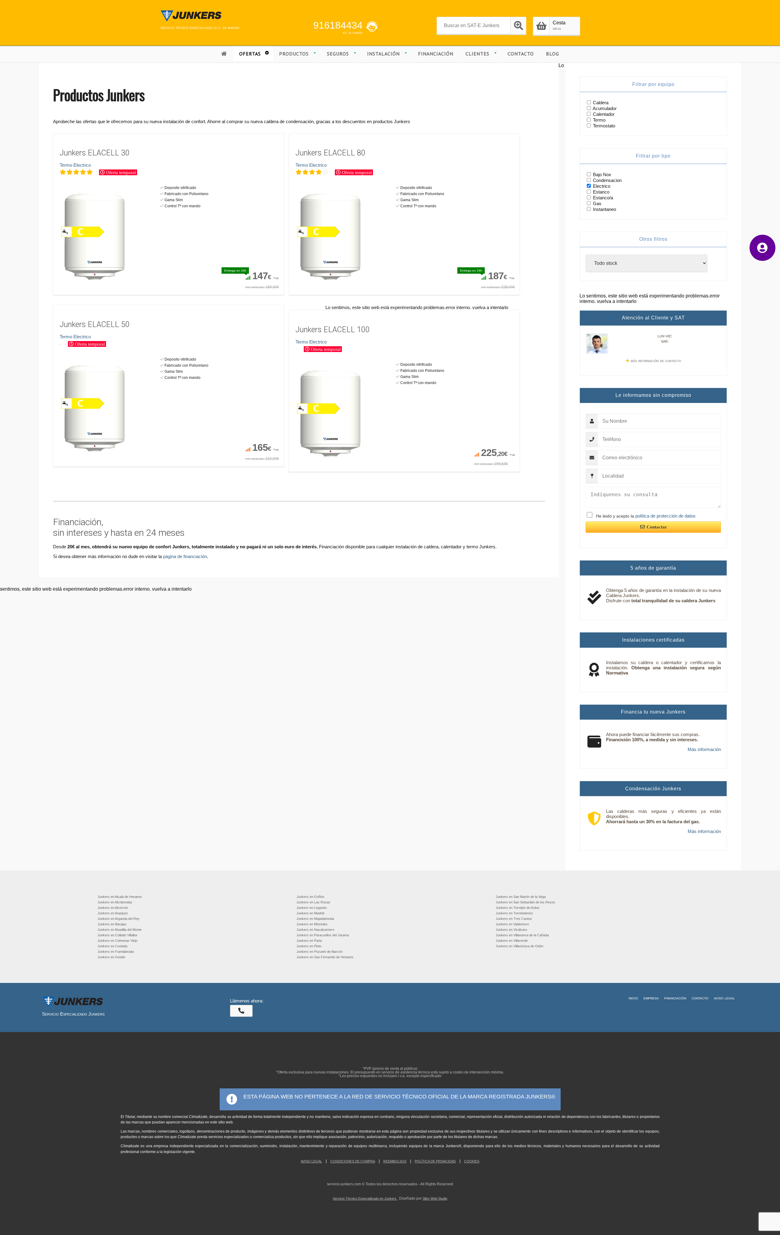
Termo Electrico (75, 165)
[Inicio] (224, 53)
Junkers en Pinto (308, 946)
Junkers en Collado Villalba (117, 935)
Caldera (600, 102)
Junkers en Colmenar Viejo (117, 940)
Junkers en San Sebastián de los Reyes (525, 902)
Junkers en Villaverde (512, 940)
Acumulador (605, 108)
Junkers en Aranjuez (113, 913)
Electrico (601, 186)
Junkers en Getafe (111, 957)
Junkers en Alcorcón (113, 907)
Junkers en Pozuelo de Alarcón (319, 951)
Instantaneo (604, 209)
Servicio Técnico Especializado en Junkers (365, 1198)
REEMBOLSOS (394, 1161)
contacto (700, 997)
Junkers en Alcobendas (115, 902)
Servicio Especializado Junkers (73, 1013)
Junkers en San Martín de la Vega (521, 897)
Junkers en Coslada (112, 946)
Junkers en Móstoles (312, 924)
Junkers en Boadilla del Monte (120, 929)
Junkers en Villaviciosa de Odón (519, 946)
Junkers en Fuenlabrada (116, 951)
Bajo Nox (601, 174)
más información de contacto (656, 360)
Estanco (600, 191)
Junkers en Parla (309, 940)
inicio (633, 997)
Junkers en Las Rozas (313, 902)
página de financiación (185, 556)
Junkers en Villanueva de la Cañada (522, 935)
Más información (704, 749)
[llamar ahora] (241, 1010)
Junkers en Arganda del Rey (119, 918)
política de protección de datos (665, 515)
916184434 (338, 25)
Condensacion (607, 180)
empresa (651, 997)
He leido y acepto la (646, 516)
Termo (599, 120)
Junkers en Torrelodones (514, 913)
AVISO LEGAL (311, 1161)
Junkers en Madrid (310, 913)
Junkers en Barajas (112, 924)
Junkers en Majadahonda (315, 918)
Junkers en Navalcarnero (315, 929)
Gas (596, 203)
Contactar (657, 527)
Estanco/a (602, 197)
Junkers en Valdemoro (512, 924)
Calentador (604, 114)
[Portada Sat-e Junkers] (191, 22)
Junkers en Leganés (311, 907)
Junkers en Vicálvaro (511, 929)
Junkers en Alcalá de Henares (120, 897)
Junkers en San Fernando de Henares (324, 957)
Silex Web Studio (435, 1198)
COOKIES (471, 1161)
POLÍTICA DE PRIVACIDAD (435, 1161)
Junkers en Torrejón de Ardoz (518, 907)
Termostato (604, 125)
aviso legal (724, 997)
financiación (675, 997)
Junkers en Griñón (310, 897)
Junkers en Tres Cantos (514, 918)
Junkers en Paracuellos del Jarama (322, 935)
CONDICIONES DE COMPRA (352, 1161)
